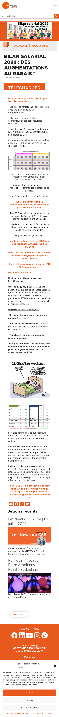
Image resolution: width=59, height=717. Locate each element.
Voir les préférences (29, 708)
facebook (14, 635)
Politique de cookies (14, 713)
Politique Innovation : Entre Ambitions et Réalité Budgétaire (25, 565)
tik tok (44, 635)
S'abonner (29, 657)
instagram (37, 635)
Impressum (48, 713)
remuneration (19, 614)
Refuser (29, 700)
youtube (29, 635)
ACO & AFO (40, 46)
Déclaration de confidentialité (32, 713)
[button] (55, 665)
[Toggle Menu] (55, 7)
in (22, 635)
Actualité (22, 46)
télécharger (24, 88)
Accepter (29, 693)
